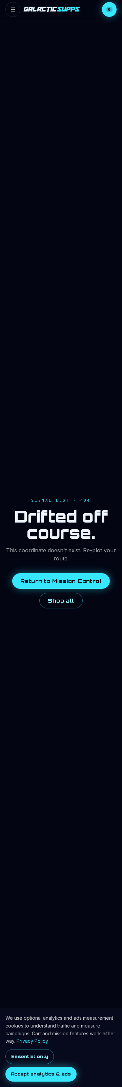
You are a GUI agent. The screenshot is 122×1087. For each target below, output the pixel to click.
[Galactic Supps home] (51, 9)
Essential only (29, 1056)
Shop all (61, 600)
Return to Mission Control (61, 581)
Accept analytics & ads (41, 1074)
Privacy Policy (32, 1041)
